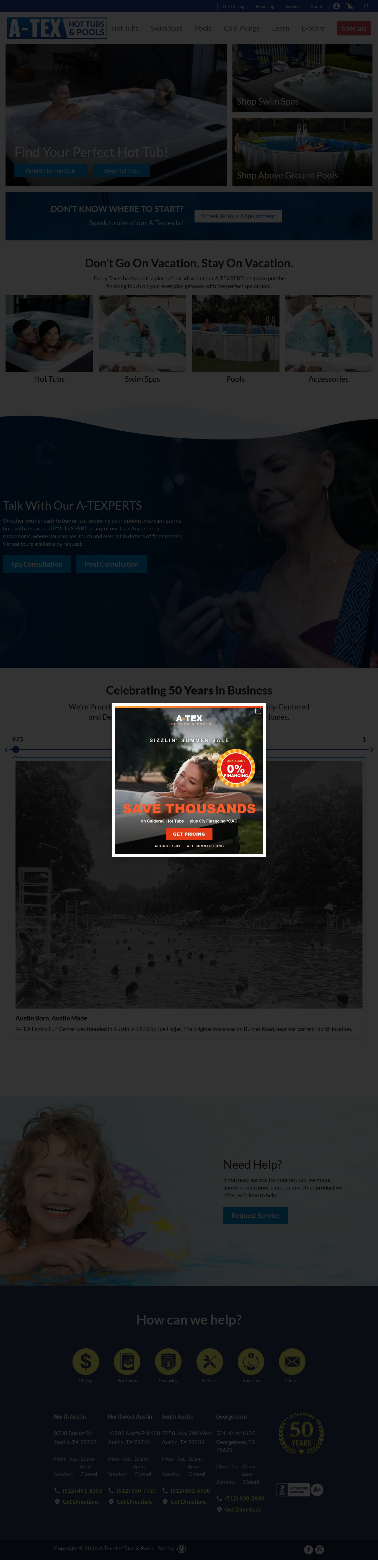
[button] (258, 711)
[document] (189, 780)
